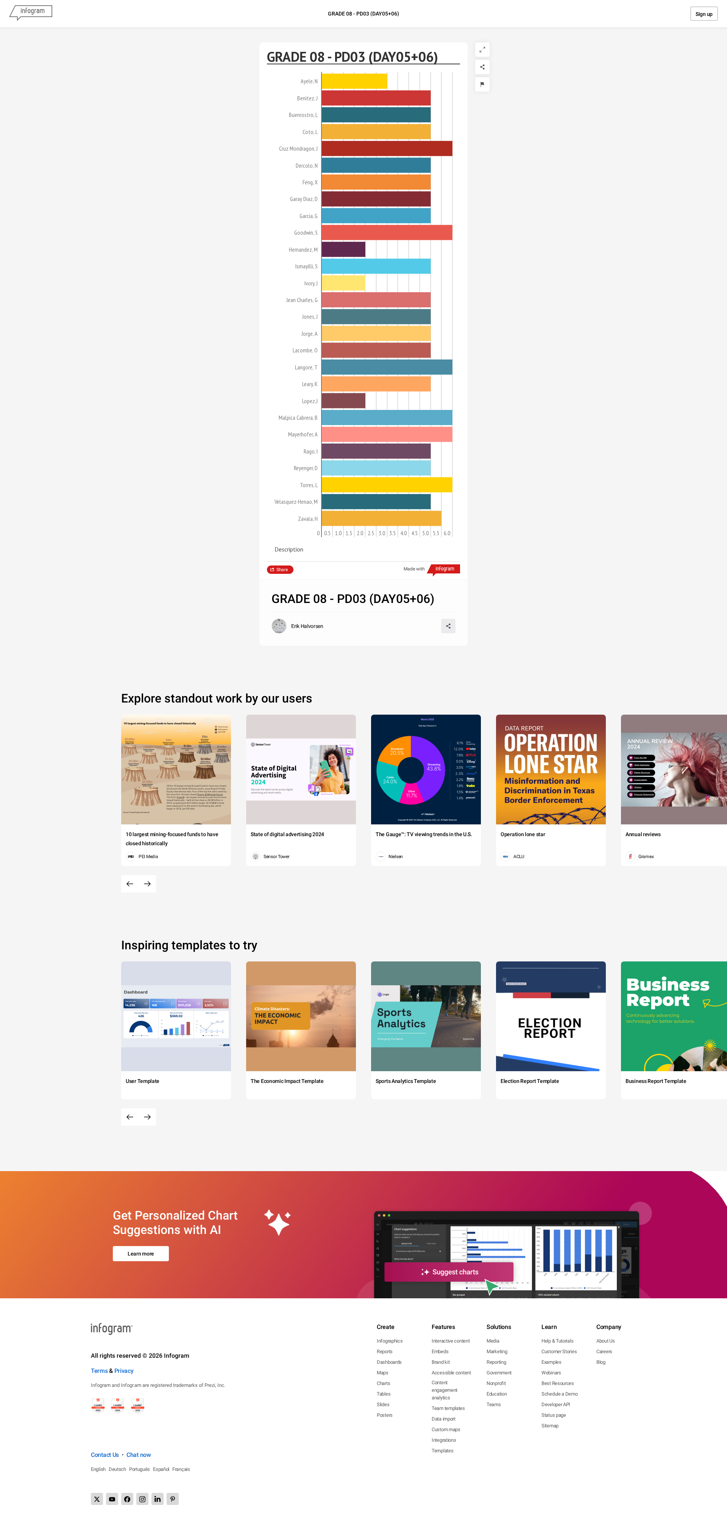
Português (139, 1469)
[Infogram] (30, 13)
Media (493, 1341)
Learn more (141, 1254)
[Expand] (482, 49)
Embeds (440, 1351)
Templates (442, 1450)
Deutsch (117, 1469)
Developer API (555, 1404)
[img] (354, 81)
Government (499, 1373)
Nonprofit (496, 1383)
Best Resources (557, 1383)
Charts (383, 1383)
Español (161, 1469)
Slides (383, 1404)
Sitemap (550, 1426)
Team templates (448, 1408)
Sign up (704, 14)
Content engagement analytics (444, 1390)
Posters (385, 1415)
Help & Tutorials (557, 1341)
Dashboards (389, 1362)
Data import (444, 1419)
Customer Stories (559, 1351)
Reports (385, 1351)
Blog (600, 1362)
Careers (604, 1351)
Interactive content (451, 1341)
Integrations (444, 1440)
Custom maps (446, 1429)
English (98, 1469)
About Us (605, 1341)
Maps (382, 1373)
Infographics (390, 1341)
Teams (494, 1404)
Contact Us (105, 1454)
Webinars (551, 1373)
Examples (551, 1362)
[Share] (482, 67)
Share (282, 569)
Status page (553, 1415)
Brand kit (440, 1362)
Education (497, 1394)
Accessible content (451, 1373)
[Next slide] (147, 884)
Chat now (138, 1454)
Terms (99, 1370)
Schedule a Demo (559, 1394)
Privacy (124, 1370)
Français (181, 1469)
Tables (383, 1394)
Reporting (496, 1362)
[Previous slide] (130, 884)
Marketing (497, 1351)
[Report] (482, 84)
